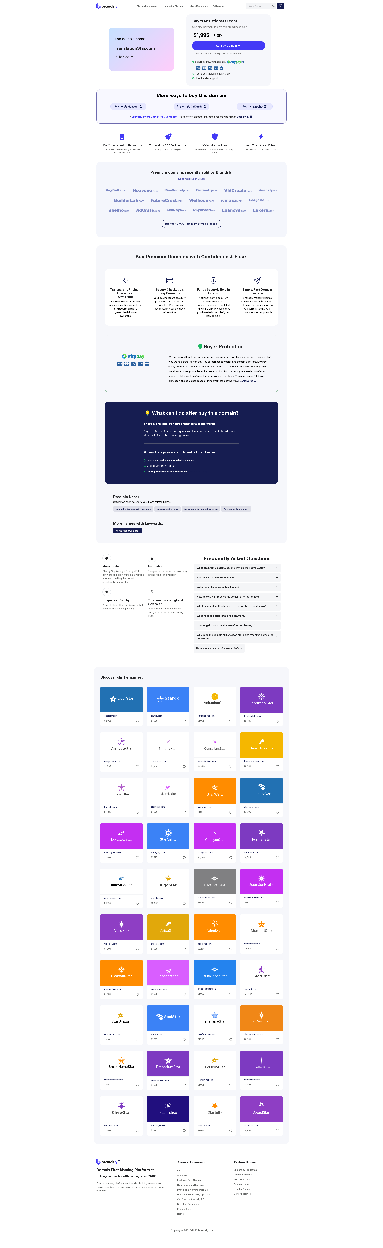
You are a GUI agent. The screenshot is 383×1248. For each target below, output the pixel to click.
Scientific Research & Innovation (133, 509)
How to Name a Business (190, 1185)
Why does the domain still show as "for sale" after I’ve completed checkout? (235, 637)
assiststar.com (251, 1125)
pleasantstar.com (112, 989)
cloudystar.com (158, 761)
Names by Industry (147, 6)
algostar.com (157, 898)
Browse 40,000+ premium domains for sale (191, 223)
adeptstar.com (205, 944)
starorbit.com (250, 989)
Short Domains (198, 6)
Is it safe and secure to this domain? (218, 587)
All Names (218, 6)
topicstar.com (110, 807)
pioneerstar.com (159, 989)
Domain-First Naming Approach (194, 1194)
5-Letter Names (242, 1184)
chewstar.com (111, 1125)
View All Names (242, 1193)
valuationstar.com (206, 716)
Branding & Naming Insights (192, 1189)
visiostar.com (110, 944)
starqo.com (156, 716)
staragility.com (158, 852)
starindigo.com (158, 1125)
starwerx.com (204, 807)
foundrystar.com (205, 1080)
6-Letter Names (242, 1189)
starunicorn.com (112, 1034)
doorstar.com (110, 716)
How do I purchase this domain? (215, 577)
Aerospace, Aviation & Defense (201, 509)
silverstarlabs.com (206, 897)
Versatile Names (174, 6)
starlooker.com (251, 807)
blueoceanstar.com (207, 989)
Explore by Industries (245, 1170)
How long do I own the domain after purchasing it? (226, 625)
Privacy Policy (185, 1209)
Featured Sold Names (189, 1180)
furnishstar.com (251, 852)
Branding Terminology (189, 1204)
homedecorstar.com (254, 761)
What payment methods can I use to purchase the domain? (231, 606)
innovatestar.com (112, 898)
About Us (182, 1175)
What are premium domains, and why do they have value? (231, 568)
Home (180, 1214)
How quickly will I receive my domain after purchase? (228, 596)
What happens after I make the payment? (221, 616)
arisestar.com (157, 944)
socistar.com (157, 1034)
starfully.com (204, 1125)
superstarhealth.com (254, 897)
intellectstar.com (252, 1080)
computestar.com (112, 761)
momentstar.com (252, 944)
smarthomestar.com (113, 1080)
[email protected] (197, 471)
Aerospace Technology (236, 509)
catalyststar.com (205, 852)
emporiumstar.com (160, 1080)
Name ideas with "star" (128, 530)
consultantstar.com (207, 761)
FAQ (179, 1170)
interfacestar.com (206, 1034)
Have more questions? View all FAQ (218, 648)
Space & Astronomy (167, 509)
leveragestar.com (112, 852)
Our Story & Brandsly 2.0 (190, 1199)
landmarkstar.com (252, 716)
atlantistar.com (158, 807)
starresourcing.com (253, 1034)
